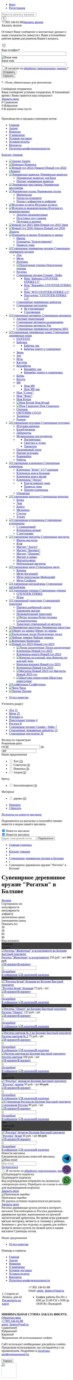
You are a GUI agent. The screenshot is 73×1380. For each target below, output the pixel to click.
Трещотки (30, 446)
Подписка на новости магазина (21, 814)
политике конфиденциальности (25, 1352)
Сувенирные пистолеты (24, 733)
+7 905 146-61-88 (12, 1321)
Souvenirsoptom (25, 785)
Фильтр (6, 900)
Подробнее (8, 971)
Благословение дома (37, 483)
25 (18, 713)
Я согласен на (37, 68)
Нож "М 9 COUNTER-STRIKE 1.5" (46, 292)
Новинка (21, 768)
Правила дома (33, 486)
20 (41, 733)
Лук (11, 710)
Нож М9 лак (32, 389)
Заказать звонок (33, 22)
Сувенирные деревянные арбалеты (31, 730)
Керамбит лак (32, 369)
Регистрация (17, 8)
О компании (17, 135)
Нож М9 (29, 385)
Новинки (15, 131)
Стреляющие (32, 312)
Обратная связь (11, 1317)
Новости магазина (17, 830)
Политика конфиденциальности (29, 148)
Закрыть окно (10, 98)
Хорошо (7, 1361)
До (42, 746)
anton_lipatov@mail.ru (50, 1290)
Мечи (12, 713)
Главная (14, 125)
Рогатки (14, 723)
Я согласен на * (37, 1170)
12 (55, 730)
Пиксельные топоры (22, 720)
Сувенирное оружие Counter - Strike (32, 726)
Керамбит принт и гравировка (43, 372)
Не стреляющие (34, 308)
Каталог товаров (12, 154)
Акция (19, 772)
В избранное (9, 974)
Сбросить (15, 808)
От (3, 746)
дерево (19, 798)
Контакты (15, 145)
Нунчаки (14, 716)
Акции (13, 128)
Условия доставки (20, 138)
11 (16, 710)
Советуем (21, 765)
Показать (15, 804)
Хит (18, 761)
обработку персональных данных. (45, 68)
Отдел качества (18, 697)
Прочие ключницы (36, 489)
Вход (12, 4)
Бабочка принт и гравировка (42, 349)
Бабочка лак (31, 345)
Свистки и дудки (35, 442)
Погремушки (32, 439)
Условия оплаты (19, 141)
